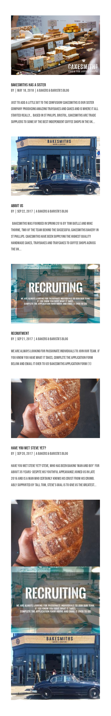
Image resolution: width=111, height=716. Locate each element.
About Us (17, 205)
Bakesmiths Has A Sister (28, 85)
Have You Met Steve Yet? (28, 448)
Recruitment (20, 333)
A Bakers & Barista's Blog (53, 90)
